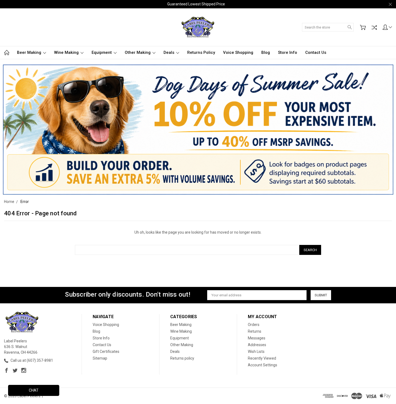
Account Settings (262, 365)
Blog (265, 52)
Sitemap (100, 358)
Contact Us (315, 52)
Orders (253, 324)
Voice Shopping (238, 52)
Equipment (102, 52)
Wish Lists (256, 351)
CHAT (34, 390)
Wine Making (67, 52)
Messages (256, 338)
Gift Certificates (106, 351)
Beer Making (29, 52)
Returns (254, 331)
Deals (169, 52)
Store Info (287, 52)
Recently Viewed (262, 358)
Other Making (138, 52)
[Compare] (374, 27)
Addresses (257, 345)
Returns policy (201, 52)
